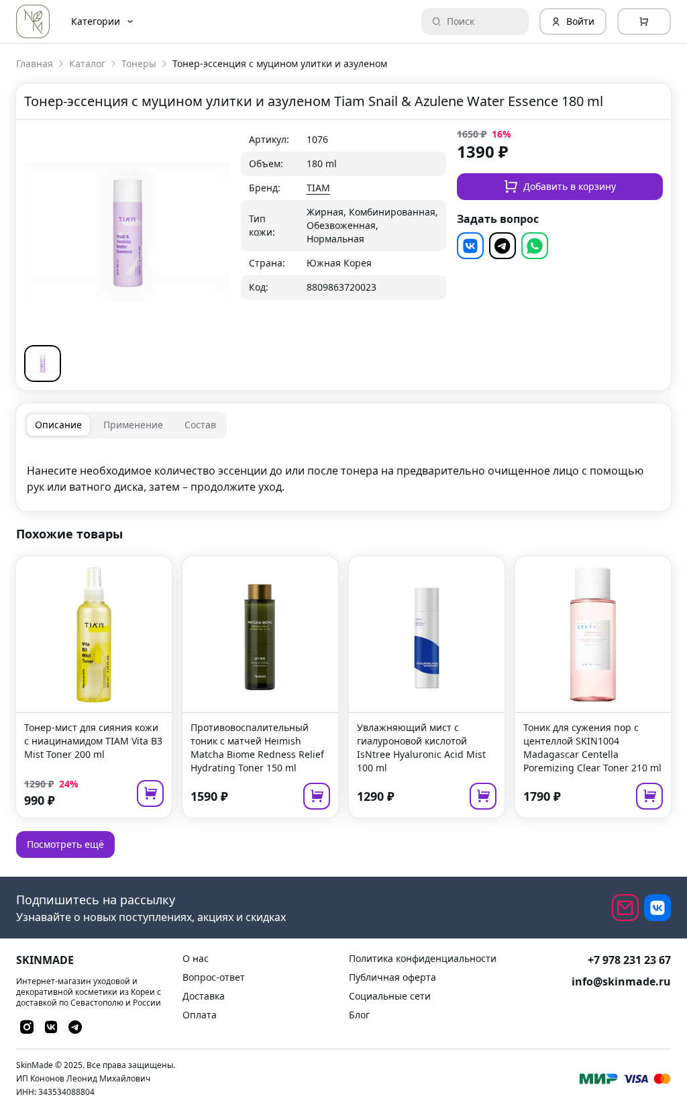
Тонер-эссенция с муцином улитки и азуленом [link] (279, 63)
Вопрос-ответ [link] (213, 977)
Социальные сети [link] (390, 995)
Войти (580, 21)
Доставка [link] (203, 995)
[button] (42, 363)
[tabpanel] (343, 470)
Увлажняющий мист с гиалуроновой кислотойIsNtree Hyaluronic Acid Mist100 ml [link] (421, 747)
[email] (625, 907)
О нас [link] (195, 958)
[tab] (58, 425)
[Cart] (644, 21)
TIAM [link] (318, 187)
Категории (95, 21)
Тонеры (138, 63)
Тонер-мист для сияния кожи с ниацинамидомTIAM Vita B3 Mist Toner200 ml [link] (93, 741)
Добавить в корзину (569, 186)
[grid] (344, 213)
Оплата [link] (199, 1014)
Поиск (460, 21)
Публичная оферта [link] (392, 977)
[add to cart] (150, 793)
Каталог (87, 63)
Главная (34, 63)
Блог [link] (359, 1014)
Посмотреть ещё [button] (65, 844)
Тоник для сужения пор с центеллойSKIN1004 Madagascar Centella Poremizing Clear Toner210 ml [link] (592, 747)
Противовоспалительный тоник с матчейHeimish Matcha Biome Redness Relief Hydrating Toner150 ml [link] (257, 747)
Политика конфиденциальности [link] (422, 958)
